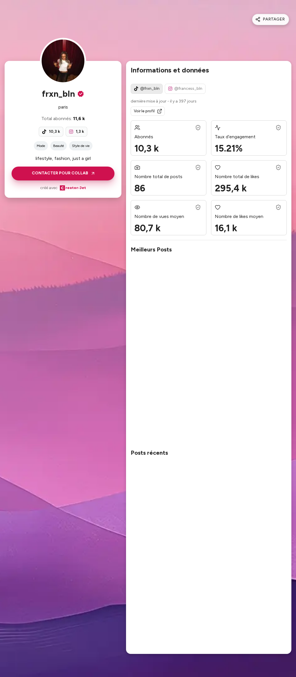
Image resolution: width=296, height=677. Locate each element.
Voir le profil (144, 111)
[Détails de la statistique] (198, 127)
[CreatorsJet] (73, 188)
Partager (274, 19)
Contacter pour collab (60, 173)
